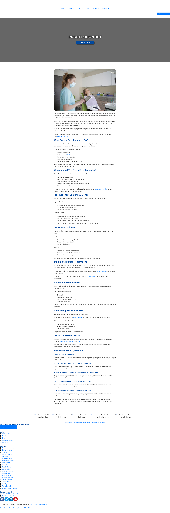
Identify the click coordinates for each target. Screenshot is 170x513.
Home (62, 8)
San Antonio (69, 341)
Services (80, 8)
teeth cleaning (77, 317)
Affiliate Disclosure (29, 508)
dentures (69, 155)
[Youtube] (15, 499)
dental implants (101, 271)
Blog (88, 8)
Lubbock (79, 341)
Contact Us (105, 8)
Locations (71, 8)
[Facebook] (2, 499)
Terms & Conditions (6, 508)
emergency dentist (101, 189)
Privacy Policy (17, 508)
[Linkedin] (11, 499)
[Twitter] (6, 499)
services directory (62, 136)
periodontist (92, 276)
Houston (62, 341)
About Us (96, 8)
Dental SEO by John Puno (38, 504)
